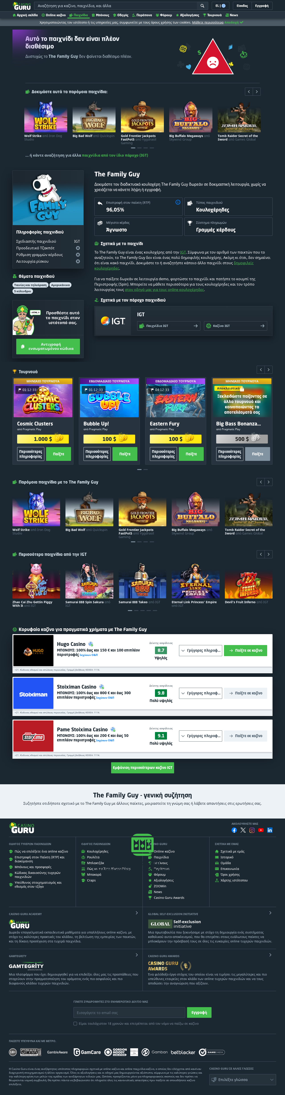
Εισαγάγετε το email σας (92, 1009)
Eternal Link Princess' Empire (194, 603)
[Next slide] (257, 92)
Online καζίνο (56, 15)
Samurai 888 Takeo (139, 602)
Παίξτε (58, 454)
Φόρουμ (166, 15)
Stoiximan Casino (77, 687)
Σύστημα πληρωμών (211, 222)
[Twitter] (243, 830)
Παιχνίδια (81, 15)
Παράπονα (144, 15)
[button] (178, 203)
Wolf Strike (43, 137)
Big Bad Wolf (94, 136)
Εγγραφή (199, 1012)
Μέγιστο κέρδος (118, 222)
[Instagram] (252, 830)
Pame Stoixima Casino (83, 729)
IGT (183, 252)
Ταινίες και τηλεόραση (30, 285)
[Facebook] (234, 830)
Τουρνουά (214, 15)
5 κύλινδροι (22, 291)
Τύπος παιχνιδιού (209, 202)
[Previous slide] (249, 92)
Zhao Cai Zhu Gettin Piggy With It (32, 603)
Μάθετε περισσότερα (208, 22)
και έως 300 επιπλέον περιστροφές (94, 695)
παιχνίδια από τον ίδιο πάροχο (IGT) (115, 155)
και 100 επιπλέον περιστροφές (98, 652)
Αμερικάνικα (60, 285)
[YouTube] (261, 830)
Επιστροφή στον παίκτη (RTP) (128, 202)
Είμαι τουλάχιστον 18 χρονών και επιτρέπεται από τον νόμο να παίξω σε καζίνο (139, 1023)
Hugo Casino (72, 644)
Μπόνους (102, 15)
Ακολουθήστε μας (245, 824)
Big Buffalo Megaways (189, 137)
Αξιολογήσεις (189, 15)
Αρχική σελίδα (27, 15)
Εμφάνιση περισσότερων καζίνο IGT (142, 767)
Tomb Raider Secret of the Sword (238, 137)
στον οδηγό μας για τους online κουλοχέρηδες (164, 289)
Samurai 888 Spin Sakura (87, 603)
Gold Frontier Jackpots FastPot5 (138, 139)
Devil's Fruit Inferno (246, 602)
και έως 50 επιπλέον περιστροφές (92, 737)
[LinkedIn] (270, 830)
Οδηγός (122, 15)
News (234, 15)
